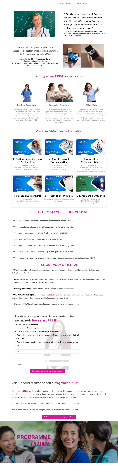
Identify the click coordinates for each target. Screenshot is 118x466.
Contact (85, 3)
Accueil (61, 3)
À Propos (69, 3)
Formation (77, 3)
